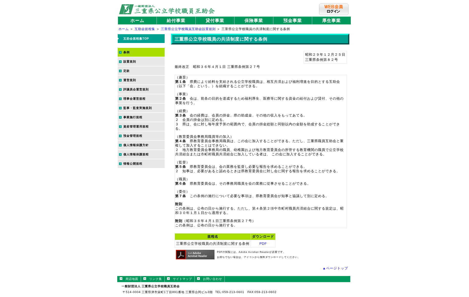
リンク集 (154, 279)
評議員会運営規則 (136, 89)
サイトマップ (181, 279)
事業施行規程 (132, 117)
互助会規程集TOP (136, 38)
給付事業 (176, 20)
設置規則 (129, 61)
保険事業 (254, 20)
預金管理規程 (132, 136)
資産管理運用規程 (136, 126)
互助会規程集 (145, 29)
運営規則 (129, 80)
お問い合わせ (211, 279)
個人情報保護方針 (136, 145)
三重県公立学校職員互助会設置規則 (188, 29)
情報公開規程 (132, 163)
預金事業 (292, 20)
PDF (263, 243)
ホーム (137, 20)
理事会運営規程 (134, 98)
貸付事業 (215, 20)
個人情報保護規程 (136, 154)
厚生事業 (331, 20)
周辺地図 (130, 279)
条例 (126, 52)
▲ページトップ (335, 268)
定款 (126, 71)
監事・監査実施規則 (137, 108)
